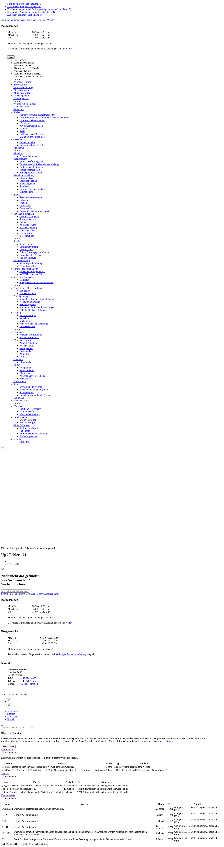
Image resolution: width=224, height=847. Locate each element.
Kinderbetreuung (21, 260)
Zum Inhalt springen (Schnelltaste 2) (24, 6)
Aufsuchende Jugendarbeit (32, 271)
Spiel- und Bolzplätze (23, 277)
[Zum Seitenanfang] (2, 731)
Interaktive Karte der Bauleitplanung (37, 299)
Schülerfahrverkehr (29, 246)
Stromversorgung (28, 420)
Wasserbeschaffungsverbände (34, 323)
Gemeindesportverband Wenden (35, 395)
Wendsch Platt (26, 378)
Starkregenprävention (30, 428)
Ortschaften (19, 148)
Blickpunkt (25, 106)
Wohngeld (24, 123)
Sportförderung (27, 392)
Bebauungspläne (28, 304)
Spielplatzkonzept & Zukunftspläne (36, 282)
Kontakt (23, 356)
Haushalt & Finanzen (23, 213)
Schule (16, 241)
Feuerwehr (18, 109)
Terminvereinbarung (23, 87)
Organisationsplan (28, 181)
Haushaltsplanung (28, 227)
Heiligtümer (25, 367)
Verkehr (17, 439)
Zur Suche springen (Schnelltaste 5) (24, 14)
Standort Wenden (28, 411)
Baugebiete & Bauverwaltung (27, 288)
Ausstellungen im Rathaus (32, 376)
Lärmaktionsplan (28, 293)
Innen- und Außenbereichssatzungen (37, 307)
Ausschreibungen (28, 315)
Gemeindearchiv (27, 142)
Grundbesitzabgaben (29, 216)
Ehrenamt (18, 359)
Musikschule (19, 381)
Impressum (12, 711)
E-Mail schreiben (29, 683)
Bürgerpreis (25, 362)
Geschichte (18, 139)
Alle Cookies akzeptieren (35, 844)
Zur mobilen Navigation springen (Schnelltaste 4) (31, 12)
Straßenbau (25, 321)
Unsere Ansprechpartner (48, 594)
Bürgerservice (20, 84)
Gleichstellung (26, 191)
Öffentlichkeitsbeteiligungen (33, 310)
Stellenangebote (21, 95)
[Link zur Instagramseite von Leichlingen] (9, 706)
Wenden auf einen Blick (25, 104)
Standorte (24, 279)
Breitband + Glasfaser (30, 409)
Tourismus (18, 332)
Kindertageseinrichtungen (32, 263)
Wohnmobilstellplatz (29, 337)
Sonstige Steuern (28, 219)
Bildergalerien (26, 348)
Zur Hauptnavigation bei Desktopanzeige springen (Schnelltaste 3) (39, 9)
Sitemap (11, 714)
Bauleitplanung (20, 296)
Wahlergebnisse (20, 98)
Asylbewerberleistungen (31, 126)
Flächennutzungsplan (30, 301)
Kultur (16, 365)
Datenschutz (13, 716)
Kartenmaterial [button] (8, 795)
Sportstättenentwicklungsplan (34, 389)
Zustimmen (10, 752)
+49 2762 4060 (28, 678)
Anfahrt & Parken (28, 343)
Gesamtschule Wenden (30, 255)
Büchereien (25, 373)
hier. (70, 48)
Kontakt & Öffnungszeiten (32, 161)
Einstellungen (8, 746)
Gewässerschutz (27, 326)
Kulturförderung (27, 370)
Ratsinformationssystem (31, 197)
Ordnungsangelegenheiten (32, 189)
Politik (16, 194)
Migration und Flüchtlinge (32, 137)
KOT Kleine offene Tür (31, 274)
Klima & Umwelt (21, 425)
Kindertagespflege (28, 266)
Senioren (24, 128)
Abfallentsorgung (21, 93)
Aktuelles (18, 153)
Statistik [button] (5, 773)
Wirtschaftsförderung (30, 414)
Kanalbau (24, 318)
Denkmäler (18, 398)
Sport (16, 384)
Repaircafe (25, 431)
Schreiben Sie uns (10, 594)
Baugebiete (25, 290)
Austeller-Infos (27, 345)
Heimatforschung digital (31, 145)
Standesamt (25, 186)
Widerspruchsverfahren (31, 172)
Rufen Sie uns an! (28, 594)
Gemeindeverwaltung (23, 175)
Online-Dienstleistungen (31, 167)
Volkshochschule (28, 257)
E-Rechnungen (27, 235)
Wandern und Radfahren (31, 334)
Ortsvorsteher (26, 208)
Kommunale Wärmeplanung (33, 433)
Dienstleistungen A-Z (30, 170)
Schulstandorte (27, 244)
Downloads (25, 351)
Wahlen (23, 202)
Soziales (17, 112)
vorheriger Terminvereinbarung (71, 654)
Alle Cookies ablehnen (12, 844)
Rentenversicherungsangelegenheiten (37, 115)
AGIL (22, 131)
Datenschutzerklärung (162, 741)
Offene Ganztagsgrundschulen (34, 252)
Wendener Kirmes (22, 82)
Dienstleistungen (21, 90)
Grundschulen (26, 249)
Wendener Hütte (21, 400)
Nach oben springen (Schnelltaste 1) (24, 3)
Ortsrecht (24, 200)
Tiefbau (17, 312)
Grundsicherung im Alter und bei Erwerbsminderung (45, 117)
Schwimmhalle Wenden (31, 387)
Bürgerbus (25, 442)
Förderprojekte (27, 233)
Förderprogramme (28, 436)
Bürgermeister (26, 178)
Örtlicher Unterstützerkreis (32, 134)
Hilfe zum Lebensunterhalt (32, 120)
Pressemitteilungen (28, 156)
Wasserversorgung (28, 422)
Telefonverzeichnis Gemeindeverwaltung (39, 164)
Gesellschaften (20, 417)
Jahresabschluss (27, 230)
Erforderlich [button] (7, 749)
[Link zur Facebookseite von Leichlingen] (9, 701)
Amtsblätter (25, 205)
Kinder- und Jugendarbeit (25, 268)
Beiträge (24, 222)
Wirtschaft (18, 406)
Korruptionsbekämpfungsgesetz (35, 211)
